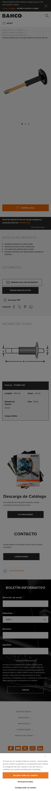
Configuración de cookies (25, 787)
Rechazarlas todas (25, 781)
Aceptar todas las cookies (25, 775)
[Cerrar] (45, 756)
